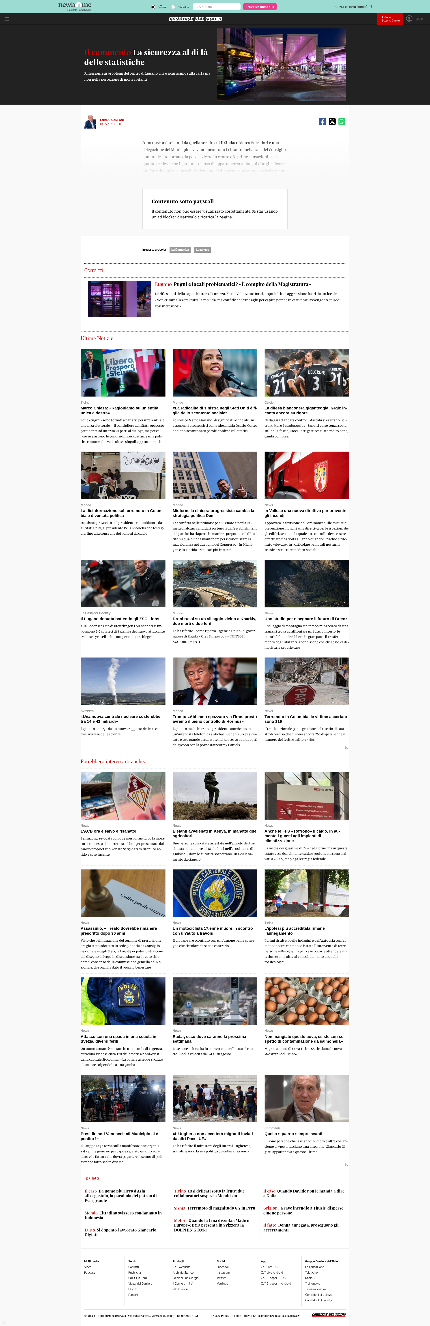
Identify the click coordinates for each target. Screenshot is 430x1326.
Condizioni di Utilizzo (319, 1295)
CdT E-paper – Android (276, 1283)
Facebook (223, 1267)
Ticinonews (312, 1283)
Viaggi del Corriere (140, 1283)
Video (88, 1267)
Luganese (202, 250)
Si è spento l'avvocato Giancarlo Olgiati (120, 1232)
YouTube (222, 1283)
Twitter (221, 1278)
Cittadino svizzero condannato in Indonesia (123, 1215)
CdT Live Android (272, 1272)
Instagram (223, 1272)
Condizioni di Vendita (318, 1300)
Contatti (133, 1267)
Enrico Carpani (112, 120)
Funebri (133, 1295)
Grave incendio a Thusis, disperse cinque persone (303, 1210)
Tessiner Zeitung (316, 1289)
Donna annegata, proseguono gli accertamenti (301, 1227)
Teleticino (311, 1272)
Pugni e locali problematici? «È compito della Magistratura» (233, 284)
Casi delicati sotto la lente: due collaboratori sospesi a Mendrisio (209, 1193)
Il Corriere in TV (183, 1283)
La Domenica (180, 250)
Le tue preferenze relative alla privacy (276, 1315)
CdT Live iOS (269, 1267)
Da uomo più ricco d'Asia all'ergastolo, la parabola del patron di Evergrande (121, 1196)
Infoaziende (180, 1289)
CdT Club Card (137, 1278)
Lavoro (132, 1289)
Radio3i (310, 1278)
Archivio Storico (183, 1272)
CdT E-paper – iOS (273, 1278)
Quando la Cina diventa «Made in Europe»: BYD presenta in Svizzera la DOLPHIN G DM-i (212, 1225)
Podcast (89, 1272)
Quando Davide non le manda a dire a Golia (303, 1193)
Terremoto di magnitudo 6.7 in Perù (214, 1208)
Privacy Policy (220, 1315)
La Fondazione (314, 1267)
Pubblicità (134, 1272)
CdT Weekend (181, 1267)
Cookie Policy (241, 1315)
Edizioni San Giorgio (186, 1278)
